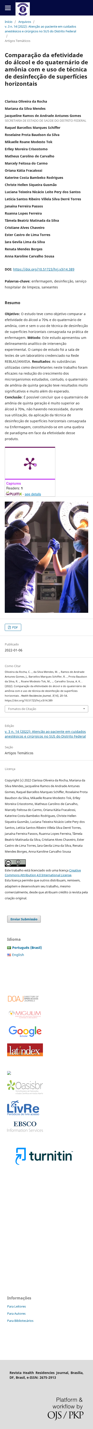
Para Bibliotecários (20, 1320)
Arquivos (24, 22)
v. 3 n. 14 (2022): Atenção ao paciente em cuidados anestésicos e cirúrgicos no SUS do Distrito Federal (40, 28)
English (18, 954)
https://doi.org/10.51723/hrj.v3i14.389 (43, 269)
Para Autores (16, 1313)
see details (33, 494)
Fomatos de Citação (22, 709)
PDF (14, 627)
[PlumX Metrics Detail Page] (30, 463)
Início (8, 22)
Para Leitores (16, 1306)
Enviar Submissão (23, 919)
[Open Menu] (8, 7)
